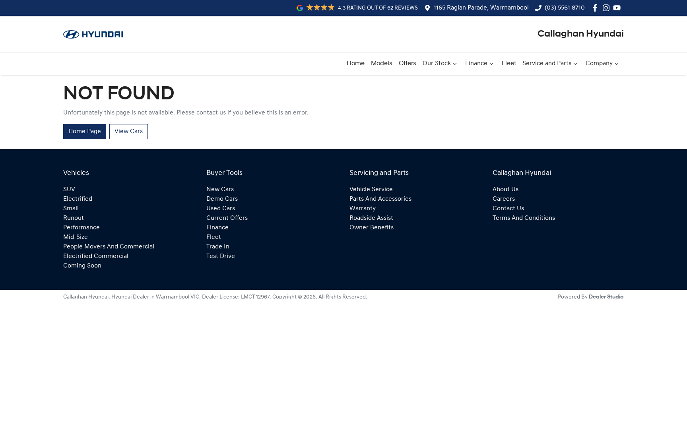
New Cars (220, 189)
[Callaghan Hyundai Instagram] (607, 8)
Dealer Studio (606, 297)
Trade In (217, 247)
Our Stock (437, 63)
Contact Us (508, 209)
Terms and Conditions (524, 218)
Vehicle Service (371, 189)
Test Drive (220, 256)
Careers (504, 199)
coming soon (82, 266)
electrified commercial (95, 256)
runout (73, 218)
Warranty (362, 209)
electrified (77, 199)
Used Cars (220, 209)
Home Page (84, 131)
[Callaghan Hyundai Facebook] (596, 8)
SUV (69, 189)
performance (81, 228)
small (71, 209)
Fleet (509, 63)
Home (356, 63)
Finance (476, 63)
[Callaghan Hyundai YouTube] (618, 8)
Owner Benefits (371, 228)
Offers (407, 63)
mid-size (75, 237)
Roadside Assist (371, 218)
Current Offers (227, 218)
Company (599, 63)
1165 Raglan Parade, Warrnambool (481, 8)
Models (381, 63)
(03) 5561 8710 (565, 8)
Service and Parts (546, 63)
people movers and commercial (108, 247)
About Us (505, 189)
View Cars (128, 131)
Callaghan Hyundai (581, 34)
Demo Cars (222, 199)
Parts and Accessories (380, 199)
